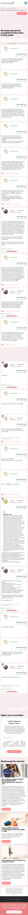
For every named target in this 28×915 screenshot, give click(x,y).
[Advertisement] (14, 23)
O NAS (9, 899)
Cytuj (17, 55)
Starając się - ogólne (10, 8)
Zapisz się (14, 751)
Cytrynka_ (12, 500)
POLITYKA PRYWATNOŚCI (16, 899)
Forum (2, 8)
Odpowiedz (22, 13)
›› (25, 40)
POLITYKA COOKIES (10, 901)
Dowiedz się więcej (21, 908)
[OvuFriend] (7, 4)
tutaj (4, 747)
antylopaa (12, 210)
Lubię (21, 55)
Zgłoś (25, 55)
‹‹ (6, 40)
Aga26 (11, 418)
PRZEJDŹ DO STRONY (14, 912)
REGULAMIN (17, 901)
